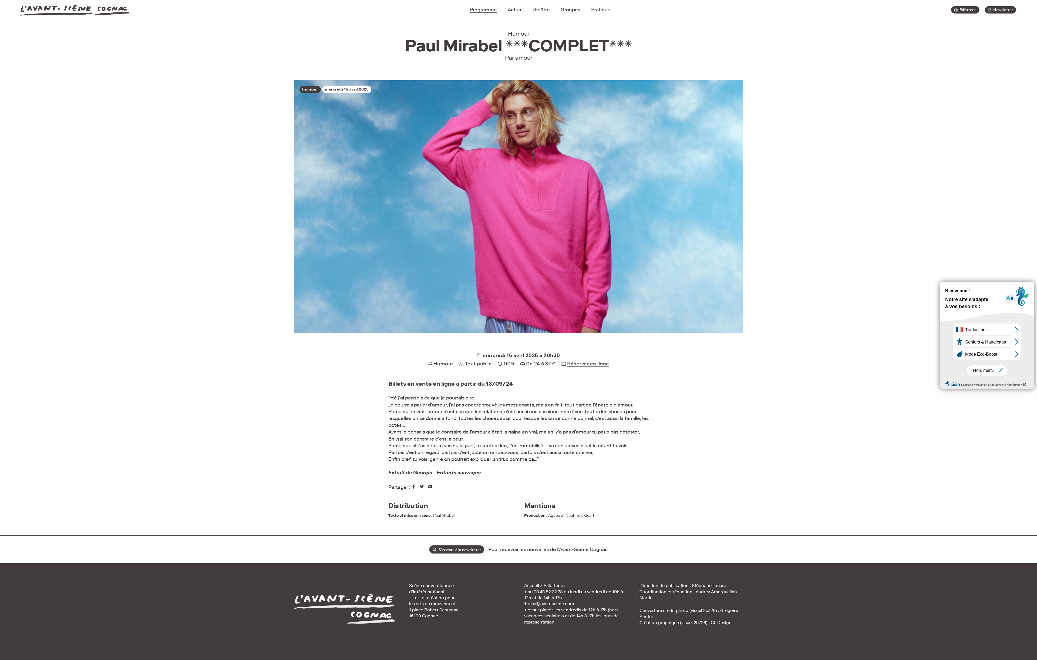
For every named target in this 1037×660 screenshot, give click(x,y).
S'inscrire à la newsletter (458, 550)
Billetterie (967, 10)
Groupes (570, 10)
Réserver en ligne (588, 363)
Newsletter (1002, 10)
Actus (514, 10)
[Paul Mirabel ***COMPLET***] (414, 487)
